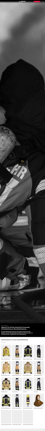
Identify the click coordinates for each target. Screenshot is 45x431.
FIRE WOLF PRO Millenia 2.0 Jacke (5, 375)
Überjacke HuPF (25, 391)
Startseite (2, 325)
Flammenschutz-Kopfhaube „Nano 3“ (38, 408)
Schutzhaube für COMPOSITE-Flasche (27, 408)
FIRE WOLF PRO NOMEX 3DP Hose (16, 408)
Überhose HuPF (36, 391)
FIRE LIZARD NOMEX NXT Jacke (27, 375)
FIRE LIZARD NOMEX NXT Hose (38, 375)
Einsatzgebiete (5, 325)
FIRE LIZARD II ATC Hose (15, 391)
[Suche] (41, 1)
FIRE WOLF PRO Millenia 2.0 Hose (16, 375)
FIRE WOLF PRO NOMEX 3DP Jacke (5, 408)
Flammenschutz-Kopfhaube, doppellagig (6, 424)
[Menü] (43, 1)
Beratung (37, 1)
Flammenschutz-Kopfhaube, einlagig (16, 424)
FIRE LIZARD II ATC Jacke (4, 391)
